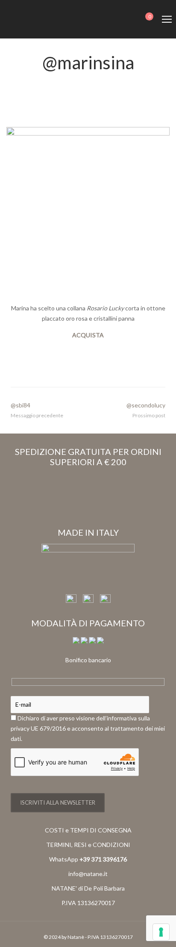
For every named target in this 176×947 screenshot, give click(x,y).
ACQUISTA (88, 335)
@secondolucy (145, 405)
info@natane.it (88, 873)
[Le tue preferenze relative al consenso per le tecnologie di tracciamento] (161, 932)
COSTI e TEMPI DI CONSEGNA (88, 830)
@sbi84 (20, 405)
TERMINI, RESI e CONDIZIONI (88, 844)
